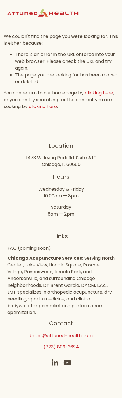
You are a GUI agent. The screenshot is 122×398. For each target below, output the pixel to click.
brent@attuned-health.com (61, 335)
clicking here (99, 93)
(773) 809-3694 (61, 347)
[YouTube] (67, 363)
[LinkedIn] (55, 363)
